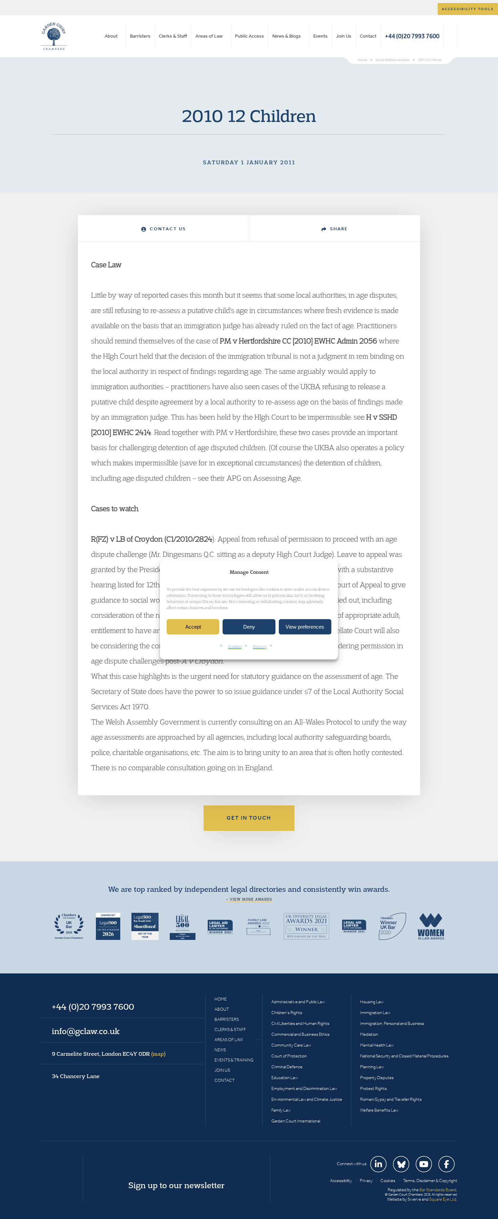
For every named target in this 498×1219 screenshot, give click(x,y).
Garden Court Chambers (54, 36)
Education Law (284, 1077)
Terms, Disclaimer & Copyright (430, 1180)
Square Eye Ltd (442, 1199)
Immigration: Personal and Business (392, 1023)
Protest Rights (373, 1088)
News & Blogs (286, 36)
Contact (368, 36)
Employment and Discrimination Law (304, 1088)
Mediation (369, 1034)
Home (220, 999)
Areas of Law (209, 36)
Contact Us (167, 229)
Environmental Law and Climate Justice (306, 1099)
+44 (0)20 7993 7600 (412, 36)
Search (450, 36)
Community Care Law (291, 1045)
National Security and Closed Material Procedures (404, 1055)
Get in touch (249, 818)
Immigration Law (375, 1012)
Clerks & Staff (173, 36)
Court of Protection (289, 1055)
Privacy (260, 646)
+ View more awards (249, 899)
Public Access (249, 36)
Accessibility (341, 1180)
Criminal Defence (287, 1066)
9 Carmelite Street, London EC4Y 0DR (109, 1053)
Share (338, 229)
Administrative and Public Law (298, 1001)
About (111, 36)
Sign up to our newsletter (176, 1185)
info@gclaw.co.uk (86, 1031)
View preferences (305, 627)
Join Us (343, 36)
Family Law (281, 1110)
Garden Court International (295, 1120)
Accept (193, 627)
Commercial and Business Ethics (300, 1034)
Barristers (140, 36)
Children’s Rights (286, 1012)
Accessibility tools (468, 9)
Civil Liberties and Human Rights (300, 1023)
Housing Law (371, 1001)
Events (320, 36)
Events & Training (233, 1060)
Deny (249, 627)
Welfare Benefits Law (379, 1110)
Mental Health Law (377, 1045)
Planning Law (372, 1066)
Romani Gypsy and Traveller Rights (391, 1099)
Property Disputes (377, 1077)
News (220, 1049)
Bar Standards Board (437, 1189)
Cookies (235, 646)
